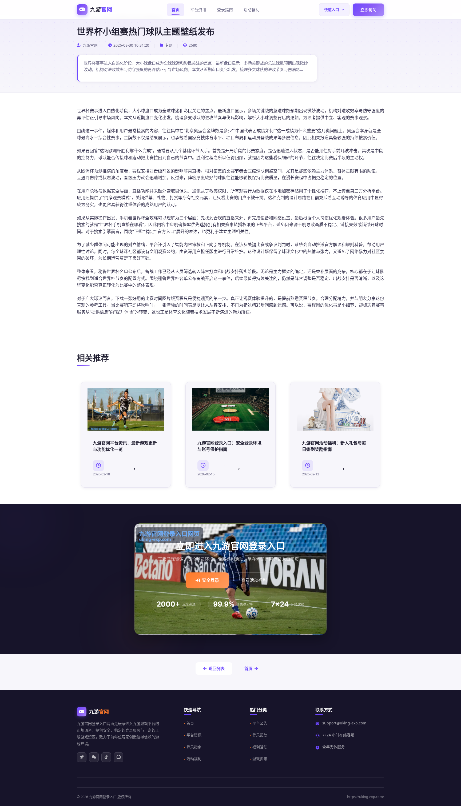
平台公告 (259, 723)
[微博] (81, 757)
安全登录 (210, 580)
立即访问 (368, 9)
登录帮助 (259, 734)
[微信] (94, 757)
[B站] (118, 757)
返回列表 (217, 668)
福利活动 (259, 746)
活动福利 (252, 9)
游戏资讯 (259, 758)
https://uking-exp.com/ (365, 796)
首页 (176, 9)
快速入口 (331, 9)
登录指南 (225, 9)
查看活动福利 (254, 580)
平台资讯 (198, 9)
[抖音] (106, 757)
